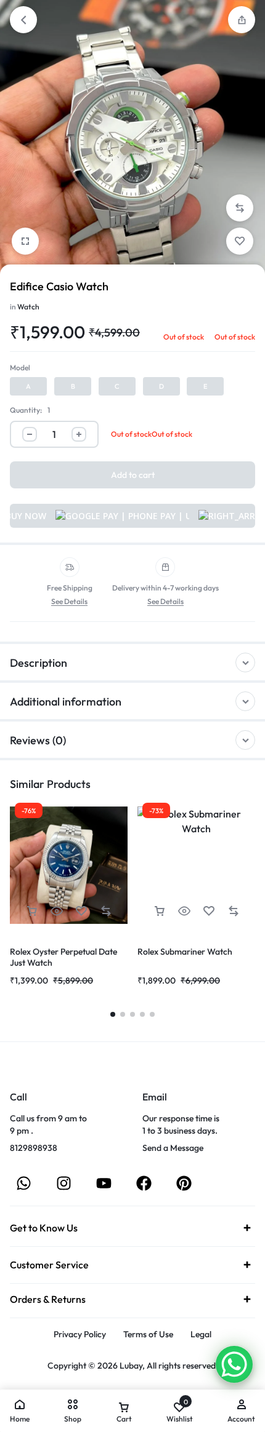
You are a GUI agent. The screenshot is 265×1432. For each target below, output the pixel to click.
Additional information (65, 701)
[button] (241, 19)
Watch (28, 306)
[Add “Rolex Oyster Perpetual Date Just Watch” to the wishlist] (81, 911)
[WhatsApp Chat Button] (234, 1364)
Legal (200, 1334)
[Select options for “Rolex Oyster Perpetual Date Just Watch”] (32, 911)
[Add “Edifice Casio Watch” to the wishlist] (239, 241)
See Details (69, 602)
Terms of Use (148, 1334)
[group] (69, 865)
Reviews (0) (38, 740)
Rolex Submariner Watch (184, 951)
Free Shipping (69, 588)
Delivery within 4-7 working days (165, 588)
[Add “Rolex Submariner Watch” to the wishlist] (209, 911)
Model (20, 367)
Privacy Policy (80, 1334)
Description (38, 663)
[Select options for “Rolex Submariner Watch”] (159, 911)
